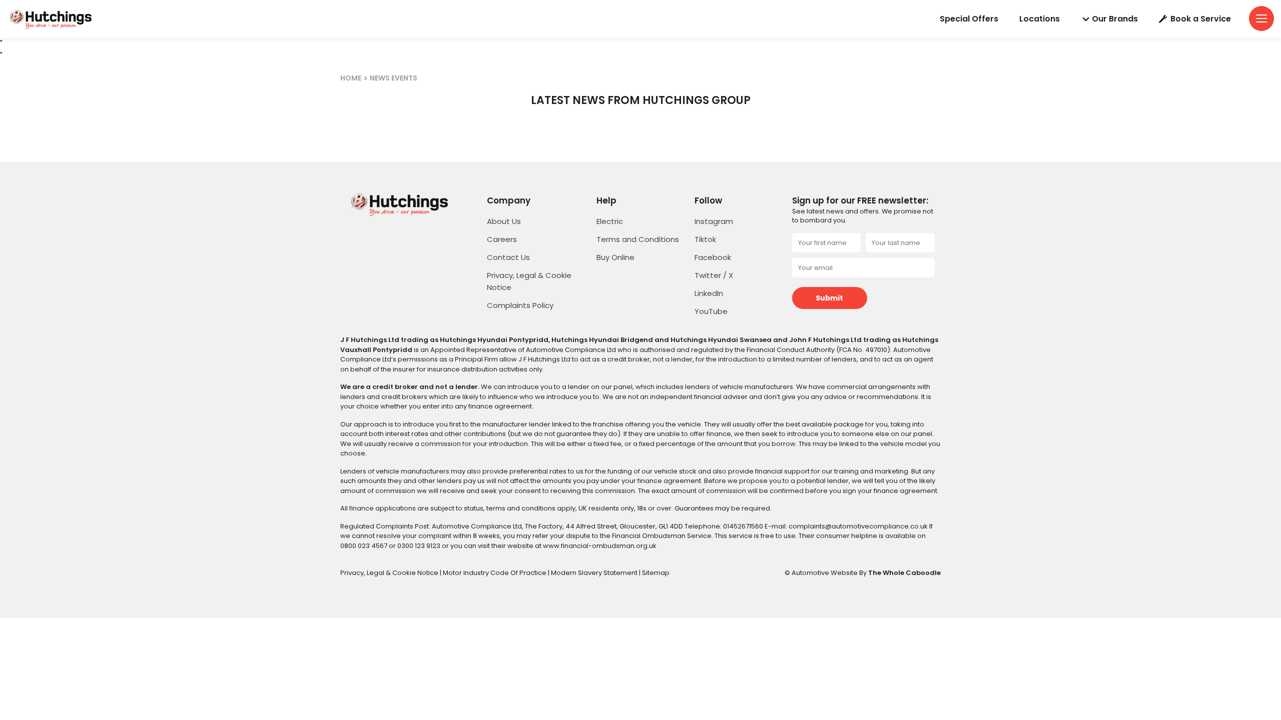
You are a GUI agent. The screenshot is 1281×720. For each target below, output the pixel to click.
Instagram (714, 221)
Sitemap (656, 573)
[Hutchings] (50, 19)
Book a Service (1200, 19)
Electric (609, 221)
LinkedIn (709, 293)
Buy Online (615, 257)
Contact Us (508, 257)
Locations (1039, 19)
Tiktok (705, 239)
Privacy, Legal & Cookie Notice (390, 573)
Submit (829, 298)
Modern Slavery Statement (595, 573)
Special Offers (969, 19)
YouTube (711, 311)
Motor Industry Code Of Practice (495, 573)
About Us (504, 221)
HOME (350, 78)
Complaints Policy (520, 305)
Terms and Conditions (637, 239)
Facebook (713, 257)
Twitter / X (714, 275)
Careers (502, 239)
